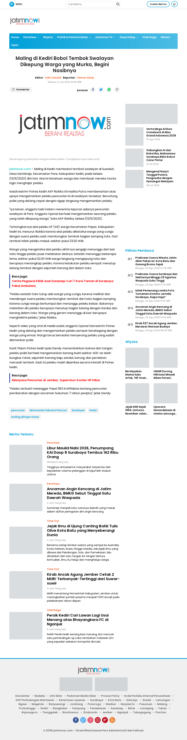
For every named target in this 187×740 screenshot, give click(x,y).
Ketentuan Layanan (72, 700)
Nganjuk (122, 712)
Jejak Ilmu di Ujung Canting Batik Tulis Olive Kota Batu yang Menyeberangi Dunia (82, 530)
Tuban (162, 708)
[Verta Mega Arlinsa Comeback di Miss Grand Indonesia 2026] (134, 136)
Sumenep (117, 708)
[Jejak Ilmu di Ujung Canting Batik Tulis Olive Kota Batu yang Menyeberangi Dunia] (25, 540)
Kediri (93, 410)
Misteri (165, 37)
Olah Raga (149, 37)
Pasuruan (146, 704)
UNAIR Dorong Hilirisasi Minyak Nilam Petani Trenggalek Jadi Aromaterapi (164, 375)
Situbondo (90, 712)
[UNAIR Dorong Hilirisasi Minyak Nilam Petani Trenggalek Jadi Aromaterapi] (166, 358)
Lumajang (146, 708)
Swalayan (78, 410)
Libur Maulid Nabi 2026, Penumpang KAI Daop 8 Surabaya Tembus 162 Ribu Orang (82, 452)
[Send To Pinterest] (117, 89)
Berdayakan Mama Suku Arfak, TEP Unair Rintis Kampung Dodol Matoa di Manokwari (135, 375)
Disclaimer (22, 696)
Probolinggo (27, 708)
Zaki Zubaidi (53, 77)
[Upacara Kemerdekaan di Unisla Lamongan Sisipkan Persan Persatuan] (166, 393)
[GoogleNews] (105, 720)
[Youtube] (98, 720)
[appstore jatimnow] (111, 685)
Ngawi (22, 704)
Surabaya (96, 700)
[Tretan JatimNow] (151, 114)
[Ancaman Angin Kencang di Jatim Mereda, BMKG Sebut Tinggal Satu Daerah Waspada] (25, 497)
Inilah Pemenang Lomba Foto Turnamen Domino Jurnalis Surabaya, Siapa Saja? (154, 294)
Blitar (131, 708)
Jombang (76, 704)
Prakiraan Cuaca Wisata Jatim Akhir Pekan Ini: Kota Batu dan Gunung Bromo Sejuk (156, 261)
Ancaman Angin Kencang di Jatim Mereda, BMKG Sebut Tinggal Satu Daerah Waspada (79, 493)
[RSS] (112, 720)
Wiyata (48, 37)
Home (15, 37)
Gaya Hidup (127, 37)
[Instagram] (90, 720)
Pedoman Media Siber (81, 696)
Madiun (111, 704)
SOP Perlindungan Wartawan (35, 700)
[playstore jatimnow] (76, 685)
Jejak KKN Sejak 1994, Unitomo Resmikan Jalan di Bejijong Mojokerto (135, 410)
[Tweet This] (101, 89)
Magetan (38, 704)
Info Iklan (56, 696)
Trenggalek (50, 712)
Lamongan (163, 700)
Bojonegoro (30, 712)
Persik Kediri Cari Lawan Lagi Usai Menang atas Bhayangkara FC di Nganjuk (78, 619)
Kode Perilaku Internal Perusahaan (147, 696)
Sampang (78, 708)
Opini (14, 45)
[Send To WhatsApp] (109, 89)
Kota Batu (114, 700)
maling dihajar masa (25, 417)
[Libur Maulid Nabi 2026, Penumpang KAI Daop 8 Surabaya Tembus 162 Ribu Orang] (25, 458)
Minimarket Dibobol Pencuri (48, 410)
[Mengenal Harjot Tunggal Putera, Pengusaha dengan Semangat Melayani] (134, 179)
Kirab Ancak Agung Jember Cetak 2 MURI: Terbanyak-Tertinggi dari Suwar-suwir (83, 578)
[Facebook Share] (93, 89)
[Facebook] (76, 720)
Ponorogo (94, 704)
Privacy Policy (110, 696)
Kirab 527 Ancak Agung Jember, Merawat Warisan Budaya (156, 325)
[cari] (118, 4)
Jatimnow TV (103, 37)
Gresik (146, 700)
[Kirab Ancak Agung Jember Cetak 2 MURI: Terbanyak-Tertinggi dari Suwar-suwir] (25, 585)
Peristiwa (29, 37)
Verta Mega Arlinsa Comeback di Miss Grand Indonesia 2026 (161, 132)
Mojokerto (128, 704)
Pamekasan (98, 708)
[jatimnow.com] (24, 21)
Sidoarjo (132, 700)
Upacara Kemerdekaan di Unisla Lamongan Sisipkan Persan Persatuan (165, 410)
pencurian (18, 410)
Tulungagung (142, 712)
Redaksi (40, 696)
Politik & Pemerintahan (72, 37)
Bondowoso (70, 712)
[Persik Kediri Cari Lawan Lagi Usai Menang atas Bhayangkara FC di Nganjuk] (25, 625)
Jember (107, 712)
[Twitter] (83, 720)
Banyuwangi (57, 704)
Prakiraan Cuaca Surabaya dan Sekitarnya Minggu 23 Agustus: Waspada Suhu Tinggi (156, 277)
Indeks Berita (158, 4)
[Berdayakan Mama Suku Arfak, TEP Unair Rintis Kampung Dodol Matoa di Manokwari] (137, 358)
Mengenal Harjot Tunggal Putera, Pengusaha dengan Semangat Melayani (159, 176)
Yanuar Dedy (85, 77)
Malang (162, 704)
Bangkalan (60, 708)
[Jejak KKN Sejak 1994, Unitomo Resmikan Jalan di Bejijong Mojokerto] (137, 393)
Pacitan (161, 712)
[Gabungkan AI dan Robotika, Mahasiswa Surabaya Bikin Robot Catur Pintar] (134, 158)
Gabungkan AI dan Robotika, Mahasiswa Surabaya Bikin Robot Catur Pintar (160, 155)
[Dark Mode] (174, 4)
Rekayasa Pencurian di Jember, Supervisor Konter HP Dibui (56, 380)
